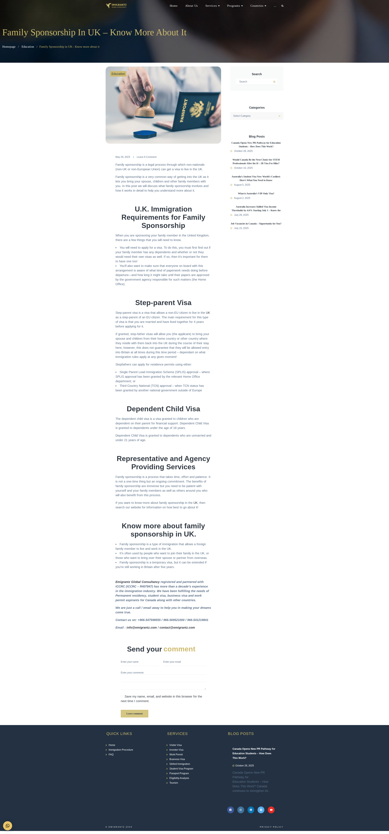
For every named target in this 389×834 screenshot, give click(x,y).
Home (174, 5)
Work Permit (176, 754)
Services (211, 5)
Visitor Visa (175, 745)
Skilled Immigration (179, 764)
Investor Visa (176, 749)
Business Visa (177, 759)
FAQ (111, 754)
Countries (256, 5)
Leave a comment (147, 157)
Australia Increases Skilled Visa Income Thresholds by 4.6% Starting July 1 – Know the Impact (256, 210)
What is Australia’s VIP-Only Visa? (256, 193)
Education (28, 46)
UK (208, 312)
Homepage (8, 46)
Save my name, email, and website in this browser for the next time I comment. (161, 699)
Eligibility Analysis (179, 778)
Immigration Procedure (121, 749)
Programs (233, 5)
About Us (191, 5)
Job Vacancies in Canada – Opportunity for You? (256, 223)
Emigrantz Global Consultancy (137, 582)
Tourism (173, 783)
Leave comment (134, 713)
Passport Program (179, 773)
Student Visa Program (181, 768)
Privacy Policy (271, 827)
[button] (7, 825)
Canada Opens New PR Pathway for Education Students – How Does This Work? (253, 753)
